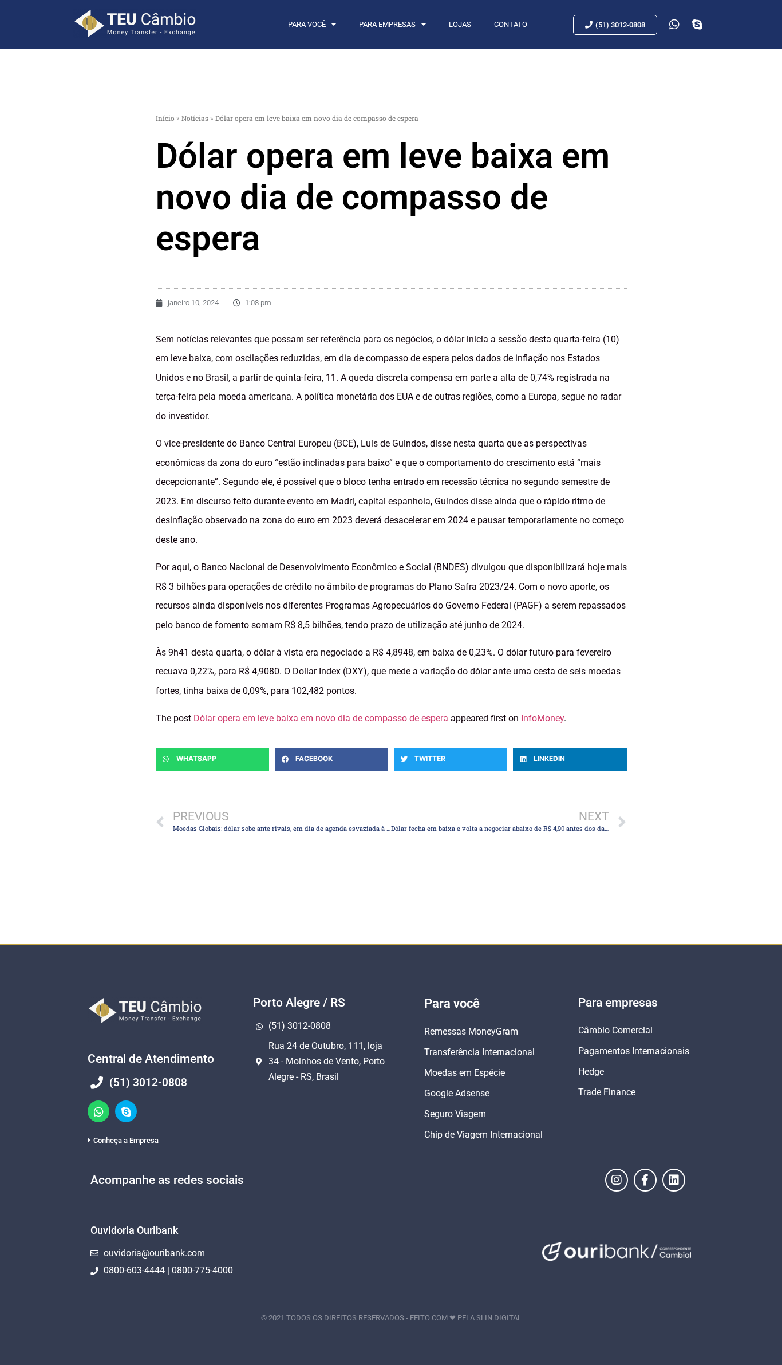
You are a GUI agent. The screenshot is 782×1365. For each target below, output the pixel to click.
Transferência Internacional (479, 1052)
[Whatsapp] (98, 1111)
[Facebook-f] (645, 1180)
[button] (212, 759)
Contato (510, 24)
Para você (307, 24)
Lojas (460, 24)
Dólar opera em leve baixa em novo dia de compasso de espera (320, 718)
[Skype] (126, 1111)
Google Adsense (456, 1093)
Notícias (194, 118)
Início (165, 118)
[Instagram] (616, 1180)
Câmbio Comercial (615, 1030)
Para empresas (387, 24)
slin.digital (499, 1317)
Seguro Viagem (455, 1113)
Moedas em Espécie (464, 1072)
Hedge (591, 1071)
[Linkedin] (673, 1180)
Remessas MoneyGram (471, 1031)
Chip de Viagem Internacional (483, 1134)
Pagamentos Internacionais (633, 1051)
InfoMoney (542, 718)
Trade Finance (606, 1092)
